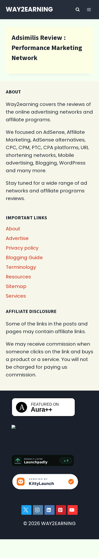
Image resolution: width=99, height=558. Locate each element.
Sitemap (16, 286)
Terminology (21, 267)
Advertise (17, 238)
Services (16, 296)
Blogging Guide (24, 257)
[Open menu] (88, 9)
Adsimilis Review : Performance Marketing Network (47, 48)
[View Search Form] (77, 9)
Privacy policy (22, 248)
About (13, 228)
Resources (18, 276)
